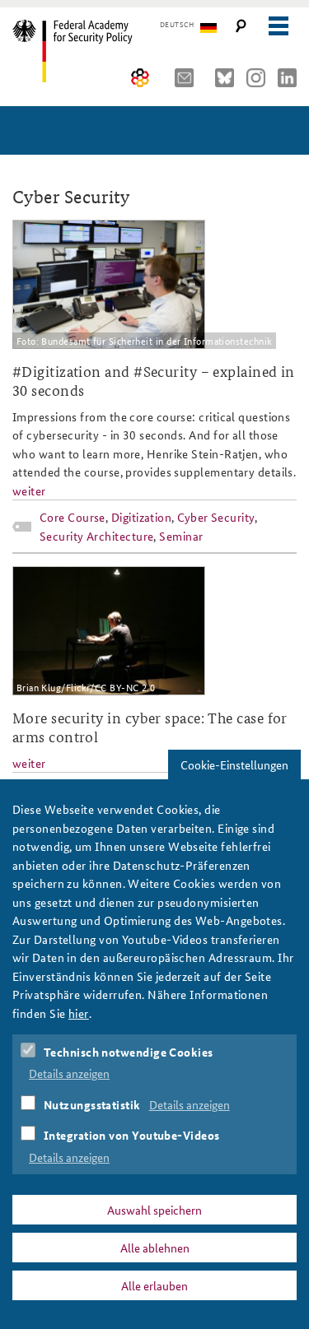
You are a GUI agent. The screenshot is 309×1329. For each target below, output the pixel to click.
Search (241, 25)
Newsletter (189, 77)
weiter (29, 490)
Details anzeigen (69, 1073)
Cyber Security (216, 517)
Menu (278, 25)
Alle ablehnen (155, 1247)
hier (78, 1013)
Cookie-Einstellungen (234, 764)
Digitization (141, 517)
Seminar (181, 535)
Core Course (72, 517)
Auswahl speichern (154, 1209)
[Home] (84, 51)
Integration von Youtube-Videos (132, 1135)
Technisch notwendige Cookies (128, 1051)
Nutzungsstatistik (92, 1104)
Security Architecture (96, 535)
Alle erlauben (154, 1285)
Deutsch (177, 24)
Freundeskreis (140, 77)
